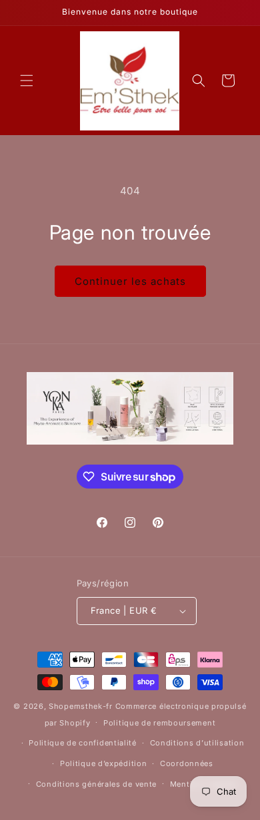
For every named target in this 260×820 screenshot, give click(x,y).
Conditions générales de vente (96, 784)
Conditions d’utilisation (197, 742)
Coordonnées (186, 763)
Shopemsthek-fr (81, 706)
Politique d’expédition (103, 763)
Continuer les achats (130, 281)
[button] (26, 80)
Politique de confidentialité (83, 742)
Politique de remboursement (159, 722)
